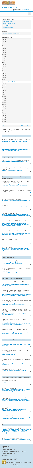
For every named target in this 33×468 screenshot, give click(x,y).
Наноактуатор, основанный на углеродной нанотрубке (16, 439)
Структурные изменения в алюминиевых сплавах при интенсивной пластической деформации (16, 234)
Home (4, 125)
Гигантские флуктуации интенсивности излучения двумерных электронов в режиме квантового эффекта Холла (16, 400)
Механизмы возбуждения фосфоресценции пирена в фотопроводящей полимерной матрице (15, 262)
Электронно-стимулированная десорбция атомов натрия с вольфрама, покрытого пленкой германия (16, 417)
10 (13, 81)
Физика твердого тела (10, 8)
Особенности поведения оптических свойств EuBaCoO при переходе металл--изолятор (14, 271)
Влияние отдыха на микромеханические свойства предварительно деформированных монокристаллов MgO (16, 249)
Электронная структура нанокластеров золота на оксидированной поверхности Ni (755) (14, 410)
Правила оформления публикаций (11, 33)
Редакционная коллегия (9, 23)
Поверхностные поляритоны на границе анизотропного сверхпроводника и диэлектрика (16, 150)
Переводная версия (8, 27)
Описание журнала (7, 21)
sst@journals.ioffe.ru (27, 9)
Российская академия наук (9, 449)
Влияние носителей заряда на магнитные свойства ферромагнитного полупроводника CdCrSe (15, 303)
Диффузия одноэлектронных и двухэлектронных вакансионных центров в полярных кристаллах (14, 162)
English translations (17, 10)
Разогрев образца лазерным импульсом (12, 170)
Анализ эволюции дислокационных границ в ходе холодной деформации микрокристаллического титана (16, 215)
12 (16, 81)
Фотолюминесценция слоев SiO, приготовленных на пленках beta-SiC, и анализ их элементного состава (16, 184)
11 (15, 81)
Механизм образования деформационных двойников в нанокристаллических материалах (16, 241)
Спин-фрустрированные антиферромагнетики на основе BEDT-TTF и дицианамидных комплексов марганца (16, 295)
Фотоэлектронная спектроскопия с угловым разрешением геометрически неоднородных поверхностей (13, 363)
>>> (29, 127)
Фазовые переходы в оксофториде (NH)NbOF (14, 370)
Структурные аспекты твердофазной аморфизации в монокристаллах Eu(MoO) (15, 353)
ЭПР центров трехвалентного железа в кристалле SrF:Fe (16, 200)
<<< (26, 127)
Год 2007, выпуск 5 (23, 125)
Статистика (6, 25)
